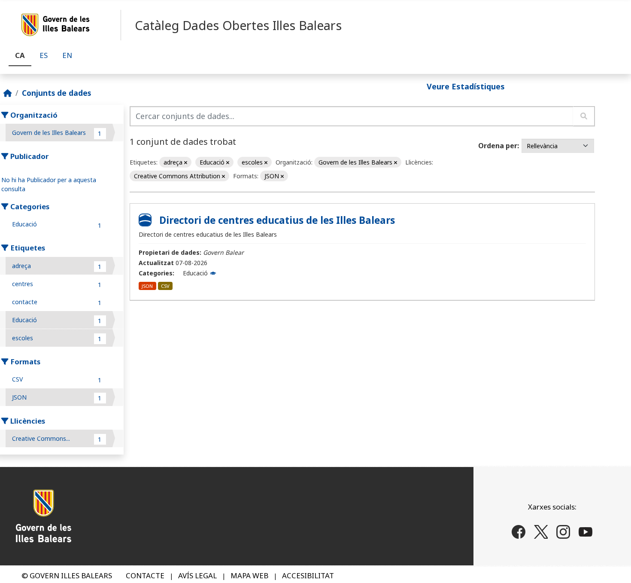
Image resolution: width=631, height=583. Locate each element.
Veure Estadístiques (466, 86)
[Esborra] (185, 162)
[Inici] (7, 93)
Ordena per (497, 145)
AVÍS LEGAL (197, 575)
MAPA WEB (249, 575)
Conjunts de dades (56, 93)
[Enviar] (584, 116)
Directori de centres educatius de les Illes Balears (277, 220)
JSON (147, 286)
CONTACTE (145, 575)
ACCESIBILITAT (308, 575)
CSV (165, 286)
